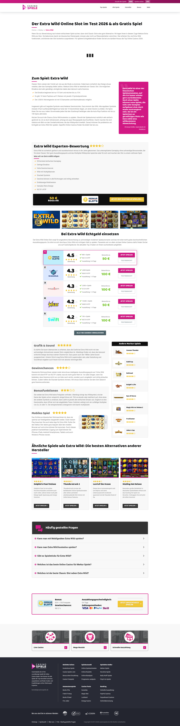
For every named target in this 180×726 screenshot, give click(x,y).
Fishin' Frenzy (67, 694)
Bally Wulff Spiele (106, 675)
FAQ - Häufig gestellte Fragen (66, 722)
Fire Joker (66, 701)
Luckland (84, 697)
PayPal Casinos (105, 694)
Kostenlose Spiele (68, 668)
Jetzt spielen (126, 254)
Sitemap (34, 722)
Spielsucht (42, 722)
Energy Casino (86, 701)
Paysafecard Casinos (107, 697)
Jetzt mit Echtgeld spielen (126, 199)
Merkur (40, 30)
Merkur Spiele (104, 668)
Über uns (51, 722)
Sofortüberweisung (106, 701)
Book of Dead (67, 697)
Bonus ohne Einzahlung (70, 675)
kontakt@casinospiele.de (40, 690)
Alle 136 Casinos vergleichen (90, 332)
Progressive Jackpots (88, 679)
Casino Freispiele (68, 679)
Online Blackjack (86, 675)
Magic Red (84, 694)
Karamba (84, 690)
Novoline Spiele (105, 672)
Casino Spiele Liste (69, 672)
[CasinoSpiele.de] (30, 7)
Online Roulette (86, 672)
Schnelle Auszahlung (107, 690)
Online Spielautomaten (89, 668)
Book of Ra (66, 690)
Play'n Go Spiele (105, 679)
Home (34, 30)
